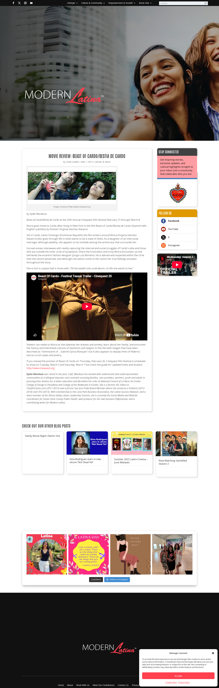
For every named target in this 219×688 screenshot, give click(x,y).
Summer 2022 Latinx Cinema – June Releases (131, 461)
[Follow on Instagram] (25, 3)
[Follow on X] (19, 3)
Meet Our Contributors (104, 685)
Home (61, 685)
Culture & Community (91, 3)
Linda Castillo (72, 161)
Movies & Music (103, 161)
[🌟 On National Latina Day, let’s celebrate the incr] (47, 554)
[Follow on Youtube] (31, 3)
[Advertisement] (109, 63)
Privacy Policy (184, 682)
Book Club (144, 3)
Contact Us (123, 685)
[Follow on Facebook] (13, 3)
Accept (178, 675)
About (70, 685)
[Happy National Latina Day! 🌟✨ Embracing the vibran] (88, 554)
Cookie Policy (171, 682)
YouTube (173, 229)
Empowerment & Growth (120, 3)
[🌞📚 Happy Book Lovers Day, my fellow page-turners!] (130, 554)
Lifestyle (71, 3)
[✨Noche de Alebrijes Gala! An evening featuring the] (172, 554)
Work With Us (82, 685)
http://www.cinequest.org (41, 368)
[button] (213, 653)
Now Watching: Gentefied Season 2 (173, 462)
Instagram (174, 245)
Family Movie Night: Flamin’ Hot (42, 436)
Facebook (173, 220)
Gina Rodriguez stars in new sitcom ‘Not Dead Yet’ (85, 460)
